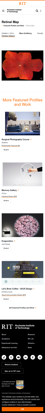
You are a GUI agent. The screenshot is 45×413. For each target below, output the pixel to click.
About (4, 334)
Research (31, 334)
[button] (3, 11)
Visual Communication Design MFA (14, 295)
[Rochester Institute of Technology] (22, 3)
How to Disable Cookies (26, 404)
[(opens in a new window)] (4, 357)
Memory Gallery (9, 190)
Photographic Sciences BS (11, 145)
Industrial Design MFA (9, 196)
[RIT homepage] (18, 327)
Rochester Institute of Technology (14, 11)
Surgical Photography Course (15, 139)
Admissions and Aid (9, 347)
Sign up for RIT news (12, 371)
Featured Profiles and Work (14, 25)
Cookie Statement (9, 404)
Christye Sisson (8, 36)
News (30, 347)
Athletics (31, 343)
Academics (6, 339)
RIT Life (31, 339)
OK (22, 409)
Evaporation (7, 241)
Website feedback (11, 364)
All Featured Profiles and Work (21, 307)
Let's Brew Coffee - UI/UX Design (17, 288)
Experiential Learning (10, 343)
